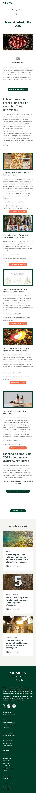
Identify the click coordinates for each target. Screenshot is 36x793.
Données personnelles (8, 768)
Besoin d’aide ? (6, 778)
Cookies (5, 770)
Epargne (15, 594)
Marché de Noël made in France (18, 491)
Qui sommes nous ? (7, 743)
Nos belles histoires (7, 745)
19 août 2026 (9, 551)
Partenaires (6, 748)
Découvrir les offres (18, 382)
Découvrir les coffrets (18, 211)
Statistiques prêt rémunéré (9, 725)
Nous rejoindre (6, 750)
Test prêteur (6, 727)
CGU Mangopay (7, 763)
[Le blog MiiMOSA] (8, 3)
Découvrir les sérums (18, 448)
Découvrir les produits (18, 264)
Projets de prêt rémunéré (9, 722)
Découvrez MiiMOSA (18, 510)
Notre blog (5, 753)
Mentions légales (7, 765)
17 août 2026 (9, 637)
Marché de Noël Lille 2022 (18, 89)
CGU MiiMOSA (6, 760)
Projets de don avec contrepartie (11, 714)
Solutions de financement (9, 735)
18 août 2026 (9, 594)
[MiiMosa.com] (18, 673)
